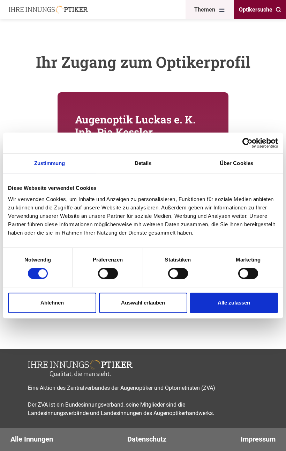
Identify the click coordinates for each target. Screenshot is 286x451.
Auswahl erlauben (143, 303)
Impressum (258, 439)
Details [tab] (143, 163)
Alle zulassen (234, 303)
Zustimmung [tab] (49, 163)
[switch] (108, 273)
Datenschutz (146, 439)
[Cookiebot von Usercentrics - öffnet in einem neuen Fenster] (247, 143)
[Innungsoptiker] (48, 10)
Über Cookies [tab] (236, 163)
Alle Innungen (31, 439)
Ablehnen (52, 303)
